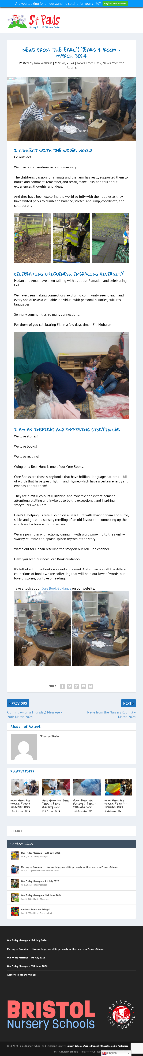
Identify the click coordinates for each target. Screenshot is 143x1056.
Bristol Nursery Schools (66, 1051)
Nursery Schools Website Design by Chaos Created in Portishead (97, 1045)
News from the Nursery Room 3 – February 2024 (116, 803)
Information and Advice (42, 870)
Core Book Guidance (56, 588)
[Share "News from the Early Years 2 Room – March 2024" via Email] (83, 686)
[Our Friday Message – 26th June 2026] (15, 897)
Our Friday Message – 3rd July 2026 (40, 881)
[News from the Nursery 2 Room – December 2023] (87, 787)
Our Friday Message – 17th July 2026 (41, 852)
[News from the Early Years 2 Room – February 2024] (56, 787)
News (56, 870)
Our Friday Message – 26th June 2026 (41, 895)
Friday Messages (40, 856)
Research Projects (47, 913)
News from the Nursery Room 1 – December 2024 (21, 803)
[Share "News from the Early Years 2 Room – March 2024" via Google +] (76, 686)
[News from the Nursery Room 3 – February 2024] (119, 787)
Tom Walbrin (43, 63)
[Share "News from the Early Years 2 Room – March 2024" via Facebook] (62, 686)
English (112, 1052)
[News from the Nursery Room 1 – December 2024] (25, 787)
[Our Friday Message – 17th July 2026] (15, 855)
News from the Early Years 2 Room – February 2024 (55, 803)
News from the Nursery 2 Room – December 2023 (84, 803)
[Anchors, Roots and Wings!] (15, 911)
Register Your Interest (115, 3)
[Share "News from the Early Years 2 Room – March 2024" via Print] (90, 686)
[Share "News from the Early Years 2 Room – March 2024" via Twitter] (69, 686)
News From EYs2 (89, 63)
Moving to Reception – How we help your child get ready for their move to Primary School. (69, 867)
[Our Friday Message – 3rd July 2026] (15, 883)
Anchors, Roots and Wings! (35, 909)
